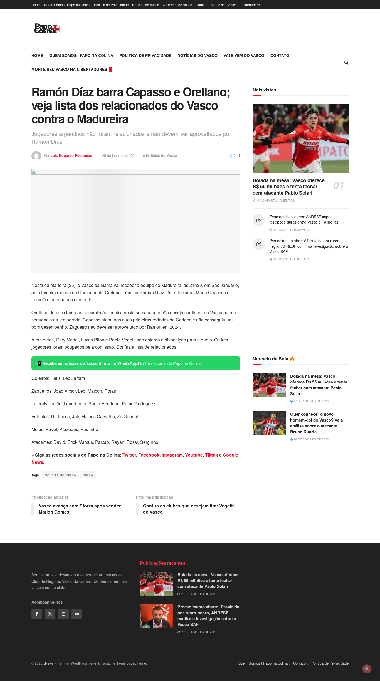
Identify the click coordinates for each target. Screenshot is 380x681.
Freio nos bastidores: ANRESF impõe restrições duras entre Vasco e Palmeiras (304, 219)
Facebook (148, 455)
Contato (202, 4)
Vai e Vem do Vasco (177, 4)
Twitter (129, 455)
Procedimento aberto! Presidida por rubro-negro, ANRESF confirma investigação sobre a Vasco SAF (308, 246)
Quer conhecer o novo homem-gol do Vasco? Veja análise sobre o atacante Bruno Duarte (316, 423)
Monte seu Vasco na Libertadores (236, 4)
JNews (48, 663)
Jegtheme (138, 663)
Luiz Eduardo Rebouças (71, 155)
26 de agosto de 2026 (311, 439)
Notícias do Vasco (145, 4)
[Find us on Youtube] (76, 614)
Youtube (194, 455)
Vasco (88, 474)
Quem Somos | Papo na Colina (67, 4)
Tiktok (211, 455)
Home (36, 4)
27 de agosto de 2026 (311, 401)
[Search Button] (346, 62)
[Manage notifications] (366, 668)
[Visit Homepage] (46, 29)
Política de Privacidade (111, 4)
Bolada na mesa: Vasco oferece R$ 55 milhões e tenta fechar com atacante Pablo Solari (289, 186)
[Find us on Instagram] (63, 614)
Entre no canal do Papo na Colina (170, 363)
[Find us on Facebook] (36, 614)
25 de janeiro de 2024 (119, 155)
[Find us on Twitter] (50, 614)
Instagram (172, 455)
